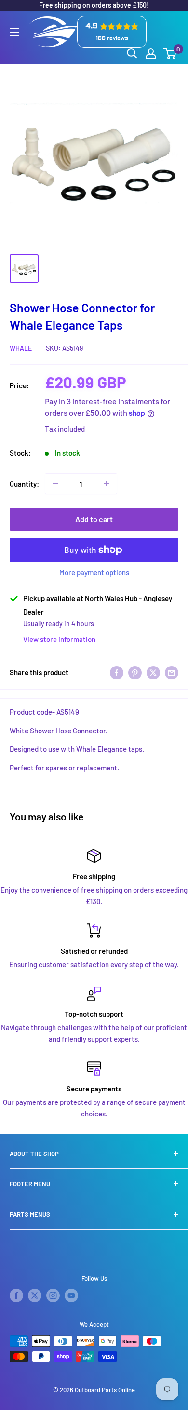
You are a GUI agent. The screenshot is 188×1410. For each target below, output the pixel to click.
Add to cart (94, 519)
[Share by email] (171, 672)
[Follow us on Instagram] (53, 1295)
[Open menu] (14, 32)
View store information (59, 639)
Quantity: (24, 483)
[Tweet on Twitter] (153, 672)
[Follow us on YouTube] (71, 1295)
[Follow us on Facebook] (16, 1295)
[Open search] (132, 53)
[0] (170, 53)
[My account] (151, 53)
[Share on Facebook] (116, 672)
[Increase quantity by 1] (106, 484)
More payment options (94, 572)
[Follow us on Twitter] (34, 1295)
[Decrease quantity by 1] (55, 484)
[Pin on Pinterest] (135, 672)
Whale (21, 348)
